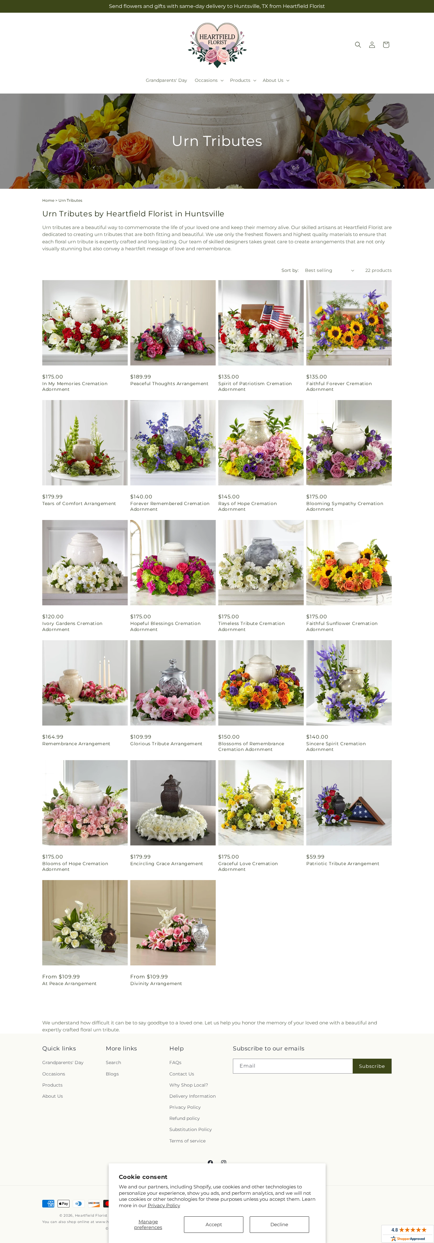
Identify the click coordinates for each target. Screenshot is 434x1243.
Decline (279, 1224)
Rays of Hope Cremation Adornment (247, 506)
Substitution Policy (190, 1129)
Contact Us (181, 1074)
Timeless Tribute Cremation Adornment (251, 626)
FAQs (175, 1062)
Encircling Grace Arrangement (166, 863)
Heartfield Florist (91, 1215)
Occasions (53, 1074)
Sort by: (290, 270)
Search (113, 1062)
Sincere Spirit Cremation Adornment (336, 746)
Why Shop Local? (188, 1085)
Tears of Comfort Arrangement (79, 503)
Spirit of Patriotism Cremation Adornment (255, 386)
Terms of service (187, 1141)
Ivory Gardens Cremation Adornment (72, 626)
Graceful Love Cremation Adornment (248, 866)
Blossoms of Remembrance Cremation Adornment (251, 746)
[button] (208, 80)
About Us (52, 1096)
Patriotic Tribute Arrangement (342, 863)
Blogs (112, 1074)
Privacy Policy (164, 1205)
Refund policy (184, 1118)
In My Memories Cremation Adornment (74, 386)
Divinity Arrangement (156, 983)
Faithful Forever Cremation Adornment (339, 386)
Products (52, 1085)
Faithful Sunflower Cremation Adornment (342, 626)
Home (48, 200)
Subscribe (372, 1066)
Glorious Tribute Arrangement (166, 743)
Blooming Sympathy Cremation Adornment (344, 506)
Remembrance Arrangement (76, 743)
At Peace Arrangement (69, 983)
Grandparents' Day (63, 1062)
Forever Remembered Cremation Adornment (170, 506)
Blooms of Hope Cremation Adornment (75, 866)
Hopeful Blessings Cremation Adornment (165, 626)
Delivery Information (192, 1096)
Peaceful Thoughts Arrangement (169, 383)
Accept (214, 1224)
